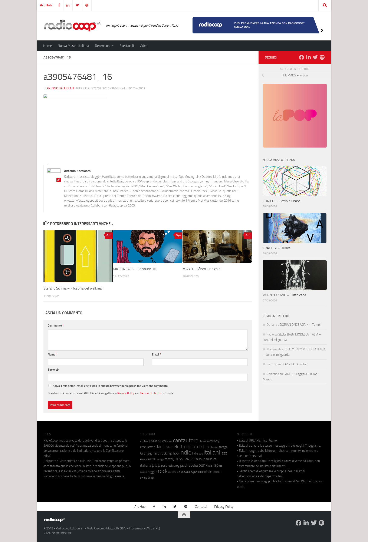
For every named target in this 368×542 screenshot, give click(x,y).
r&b (210, 465)
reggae (152, 472)
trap (151, 477)
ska (181, 472)
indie (185, 452)
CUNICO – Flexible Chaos (281, 201)
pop (156, 464)
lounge (160, 459)
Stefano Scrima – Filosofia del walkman (73, 288)
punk (203, 465)
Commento (56, 325)
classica (204, 441)
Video (143, 46)
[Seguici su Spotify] (322, 57)
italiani (212, 452)
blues (162, 441)
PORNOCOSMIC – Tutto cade (284, 295)
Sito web (53, 369)
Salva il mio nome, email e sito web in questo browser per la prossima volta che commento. (110, 386)
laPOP (151, 459)
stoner (217, 472)
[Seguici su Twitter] (315, 57)
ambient (145, 441)
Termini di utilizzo (150, 393)
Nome (52, 354)
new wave (185, 459)
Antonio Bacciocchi (60, 88)
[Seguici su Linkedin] (308, 57)
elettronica (184, 446)
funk (207, 446)
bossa (169, 441)
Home (47, 46)
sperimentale (201, 471)
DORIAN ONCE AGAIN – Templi (300, 325)
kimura (143, 459)
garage (223, 447)
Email (156, 354)
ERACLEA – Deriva (276, 248)
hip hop (173, 453)
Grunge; (146, 453)
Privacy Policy (125, 393)
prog (176, 465)
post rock (167, 465)
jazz (224, 453)
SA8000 (48, 445)
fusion (214, 447)
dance (161, 446)
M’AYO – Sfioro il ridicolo (201, 269)
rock (163, 471)
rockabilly (173, 471)
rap (215, 465)
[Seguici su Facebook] (301, 57)
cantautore (185, 440)
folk (199, 446)
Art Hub (46, 5)
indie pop (197, 453)
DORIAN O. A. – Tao (295, 364)
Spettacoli (126, 46)
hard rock (160, 453)
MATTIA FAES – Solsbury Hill (135, 269)
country (214, 441)
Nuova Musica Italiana (73, 46)
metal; (169, 459)
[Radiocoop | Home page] (72, 25)
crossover (147, 447)
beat (154, 441)
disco (170, 447)
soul (187, 471)
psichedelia (189, 465)
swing (143, 477)
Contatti (201, 507)
